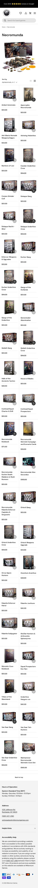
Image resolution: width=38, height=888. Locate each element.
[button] (20, 13)
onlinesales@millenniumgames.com (15, 820)
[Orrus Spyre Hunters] (9, 562)
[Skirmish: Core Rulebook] (9, 656)
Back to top (19, 777)
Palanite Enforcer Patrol (8, 604)
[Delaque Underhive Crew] (28, 216)
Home (3, 27)
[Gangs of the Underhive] (9, 307)
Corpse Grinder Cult (8, 197)
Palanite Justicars (28, 603)
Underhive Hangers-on (25, 698)
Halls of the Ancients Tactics (8, 380)
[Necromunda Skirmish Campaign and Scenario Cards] (28, 429)
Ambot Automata (8, 105)
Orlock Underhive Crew (9, 543)
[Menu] (35, 13)
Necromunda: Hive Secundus (28, 473)
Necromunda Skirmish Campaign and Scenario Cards (28, 441)
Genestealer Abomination (26, 319)
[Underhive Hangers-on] (28, 686)
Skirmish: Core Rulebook (7, 667)
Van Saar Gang (7, 727)
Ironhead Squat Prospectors (27, 410)
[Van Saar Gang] (9, 717)
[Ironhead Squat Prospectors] (28, 398)
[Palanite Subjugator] (9, 623)
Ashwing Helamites (28, 136)
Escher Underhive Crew (9, 288)
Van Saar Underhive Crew (9, 759)
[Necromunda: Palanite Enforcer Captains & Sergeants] (9, 497)
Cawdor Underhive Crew (28, 167)
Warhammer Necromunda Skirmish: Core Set (28, 760)
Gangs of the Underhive (7, 319)
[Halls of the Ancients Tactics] (9, 368)
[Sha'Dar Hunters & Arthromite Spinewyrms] (28, 623)
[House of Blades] (28, 368)
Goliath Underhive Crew (28, 349)
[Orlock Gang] (28, 497)
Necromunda (11, 27)
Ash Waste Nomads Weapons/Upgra (9, 136)
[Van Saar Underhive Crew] (9, 747)
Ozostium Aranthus (28, 573)
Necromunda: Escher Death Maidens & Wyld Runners (8, 475)
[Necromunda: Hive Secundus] (28, 462)
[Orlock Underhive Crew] (9, 532)
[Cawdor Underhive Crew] (28, 155)
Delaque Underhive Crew (28, 228)
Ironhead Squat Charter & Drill (8, 410)
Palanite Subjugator (9, 633)
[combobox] (19, 20)
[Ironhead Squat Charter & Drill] (9, 398)
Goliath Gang (7, 348)
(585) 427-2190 (8, 816)
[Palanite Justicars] (28, 593)
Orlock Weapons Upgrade (27, 543)
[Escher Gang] (28, 246)
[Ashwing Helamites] (28, 125)
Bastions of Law (8, 166)
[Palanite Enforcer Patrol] (9, 593)
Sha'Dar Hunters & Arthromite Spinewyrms (28, 636)
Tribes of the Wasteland (7, 698)
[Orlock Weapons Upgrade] (28, 532)
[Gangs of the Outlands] (28, 277)
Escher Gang (26, 257)
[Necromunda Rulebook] (9, 429)
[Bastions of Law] (9, 155)
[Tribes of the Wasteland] (9, 686)
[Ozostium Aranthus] (28, 562)
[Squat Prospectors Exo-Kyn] (28, 656)
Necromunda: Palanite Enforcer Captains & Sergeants (8, 511)
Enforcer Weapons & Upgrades (9, 258)
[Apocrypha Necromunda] (28, 94)
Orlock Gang (26, 507)
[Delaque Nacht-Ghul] (9, 216)
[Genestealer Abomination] (28, 307)
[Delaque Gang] (28, 186)
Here (33, 4)
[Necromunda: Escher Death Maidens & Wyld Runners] (9, 461)
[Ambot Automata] (9, 94)
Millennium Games (12, 883)
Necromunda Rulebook (7, 440)
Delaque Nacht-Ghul (8, 227)
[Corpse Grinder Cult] (9, 185)
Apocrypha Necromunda (26, 106)
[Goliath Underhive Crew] (28, 338)
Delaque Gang (26, 196)
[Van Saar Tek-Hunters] (28, 717)
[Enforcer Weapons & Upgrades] (9, 246)
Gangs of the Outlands (26, 288)
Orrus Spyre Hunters (6, 574)
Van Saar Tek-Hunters (26, 728)
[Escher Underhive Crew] (9, 277)
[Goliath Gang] (9, 337)
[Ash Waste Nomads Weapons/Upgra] (9, 125)
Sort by (4, 79)
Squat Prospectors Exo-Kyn (28, 667)
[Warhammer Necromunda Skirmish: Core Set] (28, 747)
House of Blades (27, 379)
